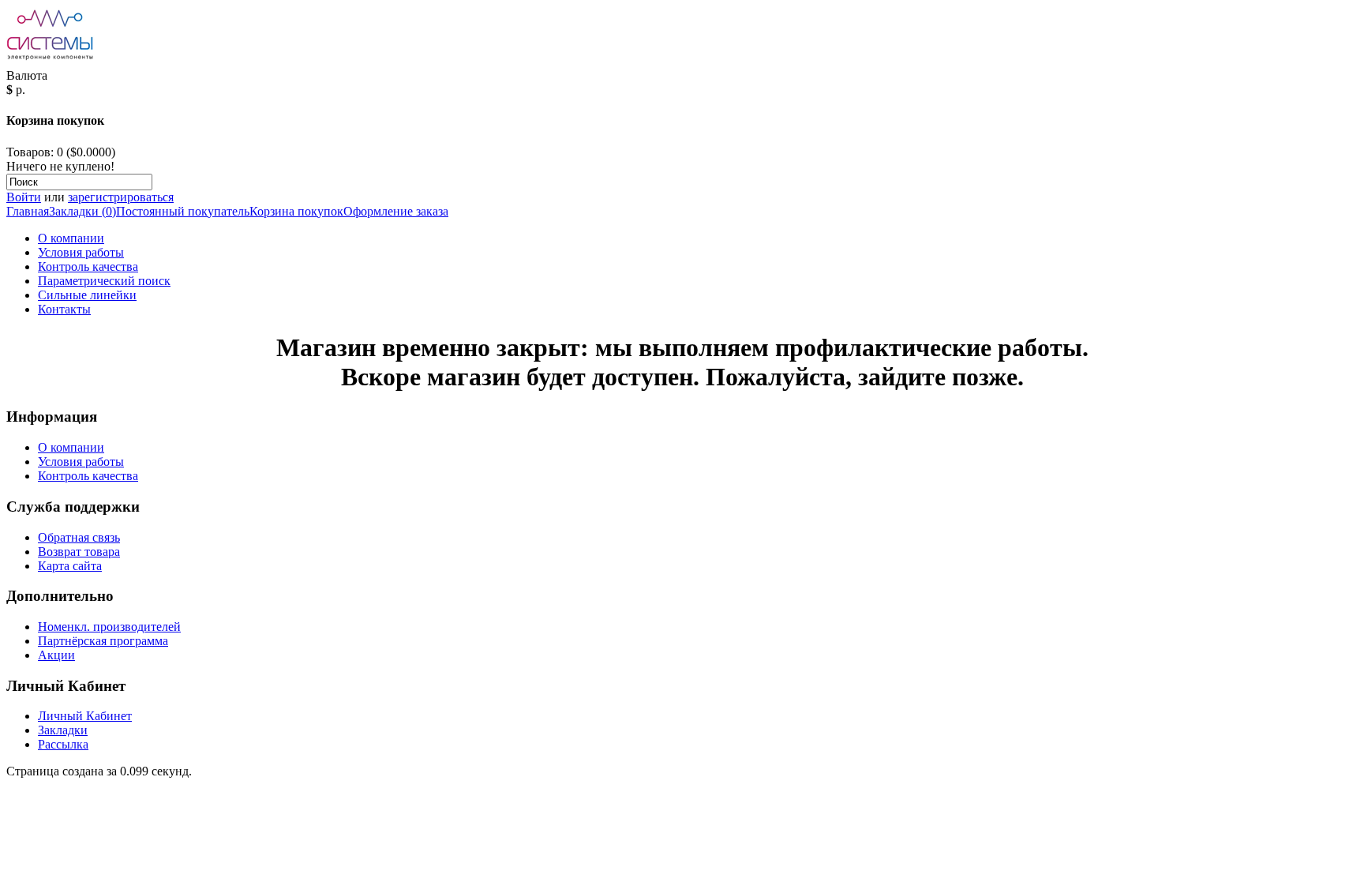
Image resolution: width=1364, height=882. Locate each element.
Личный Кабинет (85, 715)
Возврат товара (79, 551)
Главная (27, 211)
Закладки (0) (82, 211)
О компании (71, 238)
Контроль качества (88, 266)
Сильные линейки (87, 295)
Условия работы (81, 252)
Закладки (63, 730)
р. (20, 89)
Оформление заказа (395, 211)
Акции (56, 655)
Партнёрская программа (103, 640)
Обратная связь (79, 537)
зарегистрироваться (121, 197)
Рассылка (63, 744)
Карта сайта (70, 565)
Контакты (64, 309)
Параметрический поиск (104, 280)
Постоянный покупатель (182, 211)
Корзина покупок (296, 211)
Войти (23, 197)
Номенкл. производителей (109, 626)
